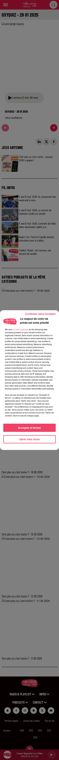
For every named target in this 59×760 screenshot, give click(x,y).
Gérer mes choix (29, 439)
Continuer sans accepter (40, 314)
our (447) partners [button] (20, 329)
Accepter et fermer (29, 428)
